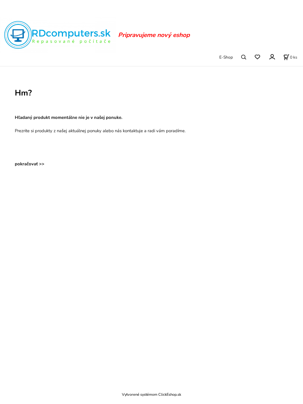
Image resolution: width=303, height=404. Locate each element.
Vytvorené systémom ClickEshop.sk (151, 394)
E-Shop (226, 57)
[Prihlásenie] (271, 56)
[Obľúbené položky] (257, 57)
